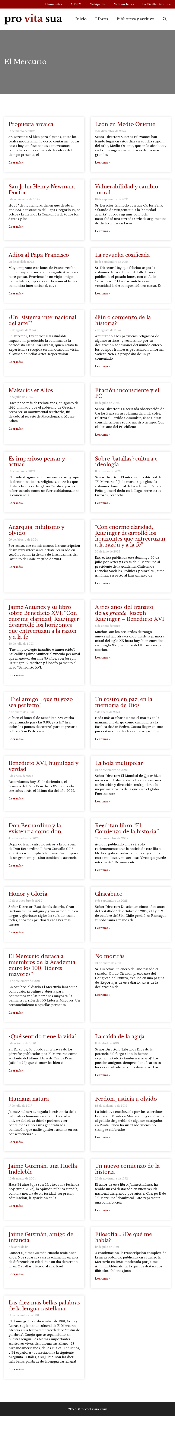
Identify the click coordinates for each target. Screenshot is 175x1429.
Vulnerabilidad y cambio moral (126, 190)
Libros (101, 19)
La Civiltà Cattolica (156, 4)
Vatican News (124, 4)
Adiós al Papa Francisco (39, 255)
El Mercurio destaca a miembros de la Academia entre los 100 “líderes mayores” (42, 965)
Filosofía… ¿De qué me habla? (123, 1237)
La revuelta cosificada (122, 255)
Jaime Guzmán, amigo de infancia (41, 1237)
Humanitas (53, 4)
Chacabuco (108, 894)
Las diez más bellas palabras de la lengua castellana (44, 1306)
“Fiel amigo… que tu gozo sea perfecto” (41, 702)
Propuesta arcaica (31, 124)
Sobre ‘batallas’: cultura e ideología (126, 462)
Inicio (81, 19)
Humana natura (29, 1099)
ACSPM (76, 4)
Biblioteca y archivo (135, 19)
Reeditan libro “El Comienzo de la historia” (127, 828)
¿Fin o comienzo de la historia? (123, 320)
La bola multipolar (119, 763)
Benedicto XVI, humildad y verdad (43, 766)
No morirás (109, 956)
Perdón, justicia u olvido (126, 1099)
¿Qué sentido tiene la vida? (42, 1036)
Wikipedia (97, 4)
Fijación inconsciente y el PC (127, 393)
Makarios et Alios (31, 390)
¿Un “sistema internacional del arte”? (42, 320)
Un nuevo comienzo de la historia (127, 1169)
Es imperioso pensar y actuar (37, 462)
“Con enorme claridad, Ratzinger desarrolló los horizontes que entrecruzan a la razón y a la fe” (130, 536)
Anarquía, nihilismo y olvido (36, 530)
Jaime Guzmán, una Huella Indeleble (43, 1169)
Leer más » (16, 162)
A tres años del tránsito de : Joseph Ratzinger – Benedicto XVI (129, 613)
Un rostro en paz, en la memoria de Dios (123, 702)
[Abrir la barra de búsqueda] (165, 19)
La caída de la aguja (119, 1036)
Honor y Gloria (28, 894)
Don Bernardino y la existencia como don (35, 828)
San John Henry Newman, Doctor (42, 190)
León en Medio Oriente (125, 124)
